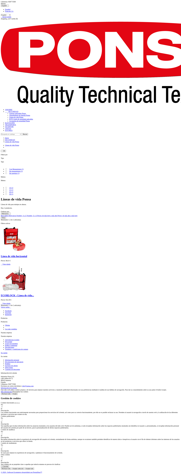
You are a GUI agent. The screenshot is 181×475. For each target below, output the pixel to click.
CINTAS (8, 128)
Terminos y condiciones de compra (16, 349)
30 (11, 194)
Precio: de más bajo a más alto (47, 216)
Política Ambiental (11, 345)
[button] (90, 411)
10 (11, 188)
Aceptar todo (29, 468)
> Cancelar (5, 466)
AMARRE (8, 110)
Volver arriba (6, 307)
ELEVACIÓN (10, 123)
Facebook (8, 311)
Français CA (9, 11)
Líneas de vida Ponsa (16, 117)
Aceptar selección (18, 468)
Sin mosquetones (16, 171)
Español (7, 9)
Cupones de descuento (12, 369)
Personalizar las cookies (20, 392)
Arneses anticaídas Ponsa (17, 113)
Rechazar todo (6, 394)
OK (3, 151)
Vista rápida (5, 264)
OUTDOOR (9, 127)
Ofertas (7, 325)
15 (11, 190)
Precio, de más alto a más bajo (67, 216)
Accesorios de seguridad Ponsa (19, 121)
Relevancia (6, 213)
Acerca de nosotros (11, 343)
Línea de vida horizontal (14, 256)
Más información (6, 392)
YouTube (8, 313)
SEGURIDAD (11, 111)
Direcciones (9, 367)
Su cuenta (4, 353)
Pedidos (7, 364)
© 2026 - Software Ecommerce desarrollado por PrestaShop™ (21, 472)
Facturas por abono (11, 366)
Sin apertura (14, 173)
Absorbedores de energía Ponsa (19, 115)
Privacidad (8, 342)
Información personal (12, 360)
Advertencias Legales (12, 340)
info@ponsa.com (28, 386)
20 (11, 192)
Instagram (8, 314)
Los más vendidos (11, 329)
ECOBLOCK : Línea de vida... (17, 295)
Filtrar (3, 218)
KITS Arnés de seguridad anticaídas (21, 119)
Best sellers (5, 216)
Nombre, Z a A (32, 216)
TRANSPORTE (10, 125)
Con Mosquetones (16, 169)
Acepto (15, 394)
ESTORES (8, 130)
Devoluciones (9, 347)
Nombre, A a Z (21, 216)
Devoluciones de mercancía (14, 362)
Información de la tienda (9, 388)
